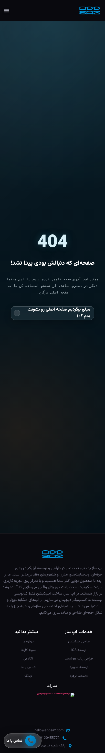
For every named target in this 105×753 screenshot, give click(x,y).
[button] (6, 11)
